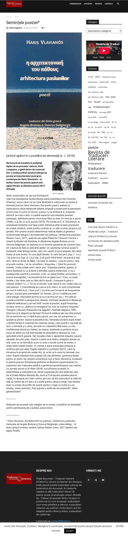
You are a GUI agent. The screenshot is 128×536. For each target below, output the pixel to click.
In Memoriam (101, 107)
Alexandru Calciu (109, 77)
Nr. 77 (114, 122)
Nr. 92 (113, 127)
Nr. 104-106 (93, 137)
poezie (93, 147)
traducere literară (97, 173)
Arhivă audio (94, 259)
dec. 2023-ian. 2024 (95, 92)
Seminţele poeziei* (22, 22)
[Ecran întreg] (118, 57)
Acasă (9, 16)
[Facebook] (88, 480)
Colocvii (88, 3)
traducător (104, 178)
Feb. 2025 (111, 96)
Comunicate (75, 3)
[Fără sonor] (113, 57)
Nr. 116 (112, 137)
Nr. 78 (90, 127)
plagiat (114, 142)
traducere (96, 168)
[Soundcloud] (95, 480)
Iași (89, 107)
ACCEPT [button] (70, 531)
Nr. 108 (104, 137)
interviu (92, 112)
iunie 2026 (102, 117)
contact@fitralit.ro (61, 521)
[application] (104, 50)
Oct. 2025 (92, 142)
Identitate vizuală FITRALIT (102, 250)
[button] (118, 3)
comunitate (102, 87)
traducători (94, 182)
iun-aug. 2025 (105, 112)
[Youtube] (103, 480)
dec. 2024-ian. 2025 (95, 97)
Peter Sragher (103, 142)
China (113, 82)
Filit (90, 101)
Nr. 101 (110, 132)
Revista (98, 3)
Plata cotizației (95, 245)
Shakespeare (94, 163)
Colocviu (92, 87)
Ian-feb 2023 (108, 102)
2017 (97, 76)
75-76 (90, 77)
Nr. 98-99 (91, 132)
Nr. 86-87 (98, 127)
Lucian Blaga (93, 122)
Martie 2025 (105, 122)
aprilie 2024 (104, 82)
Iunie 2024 (92, 117)
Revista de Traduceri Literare (99, 155)
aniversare (92, 82)
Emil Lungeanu (15, 28)
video (105, 183)
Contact (109, 3)
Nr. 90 (106, 127)
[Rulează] (90, 57)
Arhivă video (94, 254)
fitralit (97, 101)
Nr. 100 (101, 132)
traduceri (93, 177)
